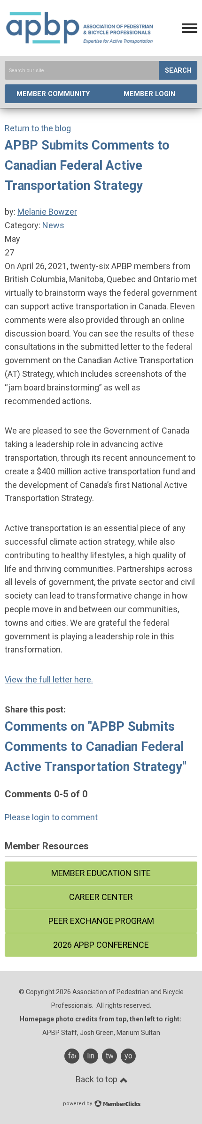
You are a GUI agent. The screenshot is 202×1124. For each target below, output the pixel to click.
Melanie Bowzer (47, 212)
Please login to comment (51, 817)
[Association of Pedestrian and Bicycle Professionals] (80, 41)
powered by (78, 1104)
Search (178, 71)
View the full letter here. (49, 679)
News (53, 225)
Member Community (53, 94)
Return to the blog (38, 128)
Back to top (97, 1079)
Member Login (149, 94)
